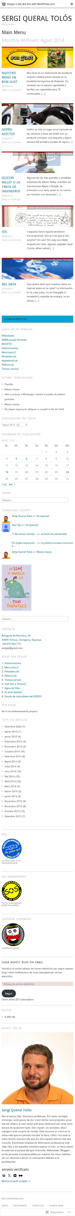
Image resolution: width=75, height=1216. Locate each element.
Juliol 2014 (10, 766)
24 (67, 472)
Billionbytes (39, 105)
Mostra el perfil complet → (16, 1181)
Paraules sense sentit (63, 207)
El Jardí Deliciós (13, 692)
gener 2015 (11, 736)
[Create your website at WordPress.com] (37, 4)
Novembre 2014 (13, 746)
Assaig (31, 207)
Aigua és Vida (12, 688)
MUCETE (7, 343)
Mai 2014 (10, 776)
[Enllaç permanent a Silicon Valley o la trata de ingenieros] (37, 163)
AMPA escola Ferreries (14, 339)
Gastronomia (43, 48)
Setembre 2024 (13, 726)
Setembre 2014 (13, 756)
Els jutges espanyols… (24, 542)
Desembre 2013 (13, 801)
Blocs (48, 105)
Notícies (52, 153)
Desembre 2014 (13, 741)
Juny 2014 (10, 771)
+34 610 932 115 (11, 643)
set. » (12, 484)
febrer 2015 (11, 731)
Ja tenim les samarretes (54, 533)
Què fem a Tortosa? (15, 683)
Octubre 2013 (12, 811)
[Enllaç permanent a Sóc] (37, 217)
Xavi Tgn (16, 525)
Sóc (5, 232)
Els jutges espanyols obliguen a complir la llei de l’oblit (34, 409)
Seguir (8, 993)
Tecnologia (67, 105)
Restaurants (67, 48)
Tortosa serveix (10, 368)
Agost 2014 (11, 761)
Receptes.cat (9, 356)
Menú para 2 (9, 352)
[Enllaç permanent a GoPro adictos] (37, 115)
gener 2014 (11, 796)
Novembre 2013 (13, 806)
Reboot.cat (8, 364)
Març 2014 (10, 786)
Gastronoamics (10, 348)
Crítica (32, 153)
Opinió (59, 153)
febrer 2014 (11, 791)
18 (6, 472)
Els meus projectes (15, 319)
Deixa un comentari (11, 89)
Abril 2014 (10, 781)
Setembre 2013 (13, 816)
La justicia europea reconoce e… (42, 544)
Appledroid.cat (10, 360)
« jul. (4, 484)
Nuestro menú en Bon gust (9, 77)
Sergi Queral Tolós (37, 18)
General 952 (55, 48)
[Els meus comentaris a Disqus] (16, 587)
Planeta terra (56, 1205)
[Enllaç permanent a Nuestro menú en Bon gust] (37, 58)
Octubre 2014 (12, 751)
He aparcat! (42, 516)
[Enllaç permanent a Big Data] (37, 269)
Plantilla (9, 384)
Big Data (9, 284)
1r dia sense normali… (24, 533)
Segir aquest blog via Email (22, 962)
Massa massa (12, 389)
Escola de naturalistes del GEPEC (23, 696)
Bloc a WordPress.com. (13, 1198)
